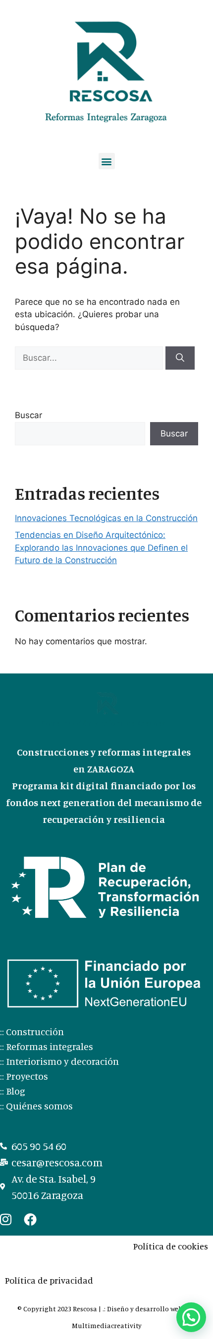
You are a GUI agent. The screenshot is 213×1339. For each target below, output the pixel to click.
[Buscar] (180, 358)
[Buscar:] (90, 358)
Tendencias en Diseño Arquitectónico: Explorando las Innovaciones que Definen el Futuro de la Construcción (101, 547)
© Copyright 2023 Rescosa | (60, 1308)
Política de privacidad (49, 1280)
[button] (107, 161)
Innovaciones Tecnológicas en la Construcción (106, 518)
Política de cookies (170, 1246)
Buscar (28, 415)
